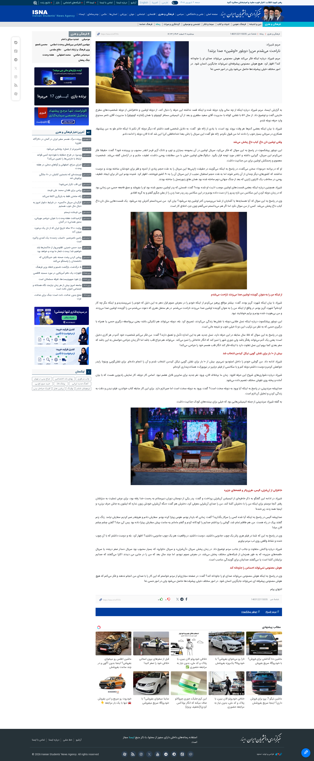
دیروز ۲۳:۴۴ (86, 279)
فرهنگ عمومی (239, 24)
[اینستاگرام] (140, 754)
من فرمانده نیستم (72, 212)
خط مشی (67, 740)
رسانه (158, 24)
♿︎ (305, 752)
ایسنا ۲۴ (90, 3)
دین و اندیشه (255, 24)
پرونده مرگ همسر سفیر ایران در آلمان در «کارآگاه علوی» (57, 141)
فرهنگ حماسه (145, 24)
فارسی (165, 3)
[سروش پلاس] (173, 754)
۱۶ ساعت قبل (86, 267)
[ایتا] (181, 754)
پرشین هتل (59, 388)
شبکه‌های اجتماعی (72, 3)
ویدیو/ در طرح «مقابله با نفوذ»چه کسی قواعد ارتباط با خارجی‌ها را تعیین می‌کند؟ (59, 157)
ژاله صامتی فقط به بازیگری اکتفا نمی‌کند (61, 196)
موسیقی (86, 39)
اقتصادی (151, 14)
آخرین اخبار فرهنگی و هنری (69, 132)
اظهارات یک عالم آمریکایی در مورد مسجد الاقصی (57, 273)
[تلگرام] (165, 754)
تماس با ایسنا (106, 3)
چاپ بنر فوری (83, 379)
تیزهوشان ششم (83, 388)
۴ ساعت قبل (86, 191)
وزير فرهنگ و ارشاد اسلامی (77, 50)
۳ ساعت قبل (86, 175)
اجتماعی (141, 14)
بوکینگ (70, 388)
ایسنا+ (81, 14)
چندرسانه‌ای (92, 14)
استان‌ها (113, 14)
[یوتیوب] (157, 754)
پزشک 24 (61, 384)
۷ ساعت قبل (86, 238)
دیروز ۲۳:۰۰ (87, 295)
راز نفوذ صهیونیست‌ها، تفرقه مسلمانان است (60, 279)
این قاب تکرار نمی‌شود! (70, 184)
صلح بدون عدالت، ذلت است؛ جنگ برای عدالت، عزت (57, 297)
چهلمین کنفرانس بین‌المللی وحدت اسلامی (70, 45)
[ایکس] (148, 754)
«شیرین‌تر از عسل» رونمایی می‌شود (64, 149)
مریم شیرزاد (270, 612)
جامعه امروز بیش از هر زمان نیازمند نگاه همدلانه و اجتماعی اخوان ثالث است (57, 287)
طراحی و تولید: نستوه (266, 754)
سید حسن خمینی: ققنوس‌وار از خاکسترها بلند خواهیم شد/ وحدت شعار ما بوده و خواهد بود (59, 249)
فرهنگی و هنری (166, 14)
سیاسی (180, 14)
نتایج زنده (45, 3)
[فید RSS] (132, 754)
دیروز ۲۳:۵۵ (86, 273)
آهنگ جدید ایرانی (80, 384)
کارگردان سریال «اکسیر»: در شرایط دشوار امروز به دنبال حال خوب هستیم (57, 204)
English (144, 3)
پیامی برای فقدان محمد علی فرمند (64, 190)
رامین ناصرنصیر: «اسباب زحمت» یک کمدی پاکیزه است (57, 240)
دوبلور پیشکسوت (249, 612)
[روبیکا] (190, 754)
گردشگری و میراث (172, 24)
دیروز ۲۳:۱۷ (87, 285)
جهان (131, 14)
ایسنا (241, 11)
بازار (57, 3)
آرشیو (133, 3)
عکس (104, 14)
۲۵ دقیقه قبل (86, 149)
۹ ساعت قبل (86, 258)
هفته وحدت (48, 55)
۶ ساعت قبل (86, 218)
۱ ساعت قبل (86, 155)
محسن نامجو (41, 45)
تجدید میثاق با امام (70, 39)
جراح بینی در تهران (42, 379)
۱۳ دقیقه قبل (86, 139)
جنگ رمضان (84, 60)
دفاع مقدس (55, 50)
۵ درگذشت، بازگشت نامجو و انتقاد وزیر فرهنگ (58, 267)
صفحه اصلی (212, 14)
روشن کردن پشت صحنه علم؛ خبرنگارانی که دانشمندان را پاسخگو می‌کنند (60, 259)
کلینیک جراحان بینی (41, 388)
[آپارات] (124, 754)
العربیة (155, 3)
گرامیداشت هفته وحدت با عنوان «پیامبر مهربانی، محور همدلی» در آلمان (57, 220)
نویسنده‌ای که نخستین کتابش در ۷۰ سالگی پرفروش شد (60, 176)
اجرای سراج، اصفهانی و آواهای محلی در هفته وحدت (59, 166)
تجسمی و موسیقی (191, 24)
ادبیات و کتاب (223, 24)
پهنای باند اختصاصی (64, 379)
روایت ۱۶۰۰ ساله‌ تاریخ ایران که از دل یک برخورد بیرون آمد (57, 230)
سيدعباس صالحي (81, 55)
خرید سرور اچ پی (42, 384)
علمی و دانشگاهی (194, 14)
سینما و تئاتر (208, 24)
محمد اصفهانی (64, 55)
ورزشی (123, 14)
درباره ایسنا (121, 3)
